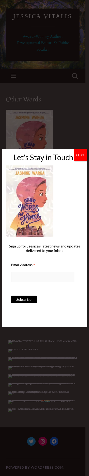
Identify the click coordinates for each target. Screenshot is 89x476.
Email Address (23, 265)
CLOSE (80, 155)
